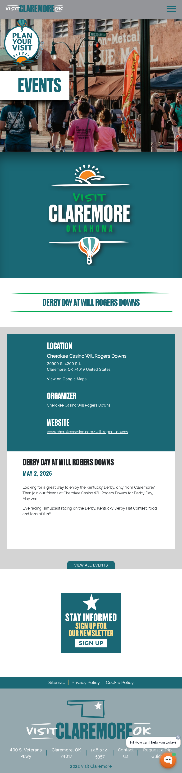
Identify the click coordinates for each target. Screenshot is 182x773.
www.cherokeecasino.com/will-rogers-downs (87, 432)
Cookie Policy (120, 682)
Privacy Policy (86, 682)
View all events (91, 565)
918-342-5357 (100, 753)
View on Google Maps (66, 378)
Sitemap (56, 682)
